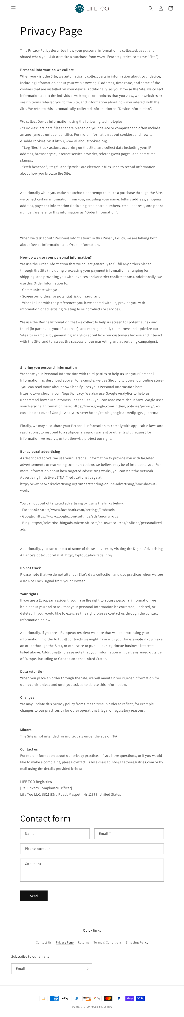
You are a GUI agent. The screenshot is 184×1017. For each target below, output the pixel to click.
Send (34, 896)
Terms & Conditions (108, 942)
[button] (13, 8)
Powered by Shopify (101, 1006)
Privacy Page (65, 942)
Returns (83, 942)
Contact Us (44, 942)
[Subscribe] (87, 969)
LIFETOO (85, 1006)
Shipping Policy (137, 942)
